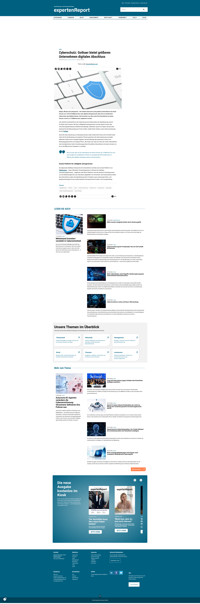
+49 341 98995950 (59, 558)
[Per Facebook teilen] (64, 69)
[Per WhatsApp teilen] (61, 69)
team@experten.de (61, 577)
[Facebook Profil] (116, 572)
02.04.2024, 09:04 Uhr (71, 59)
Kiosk (92, 576)
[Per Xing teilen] (67, 69)
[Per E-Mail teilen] (56, 69)
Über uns (55, 574)
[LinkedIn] (111, 572)
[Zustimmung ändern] (5, 599)
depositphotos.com (92, 64)
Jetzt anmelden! (134, 584)
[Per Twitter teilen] (70, 69)
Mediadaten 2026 (115, 560)
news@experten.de (58, 581)
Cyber (60, 49)
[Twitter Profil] (121, 572)
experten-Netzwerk (58, 576)
